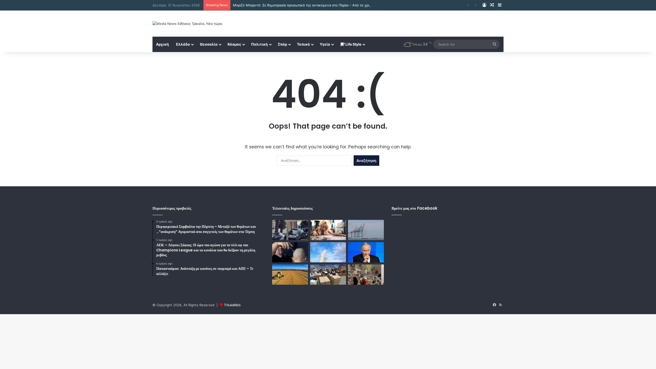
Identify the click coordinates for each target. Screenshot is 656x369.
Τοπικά (303, 44)
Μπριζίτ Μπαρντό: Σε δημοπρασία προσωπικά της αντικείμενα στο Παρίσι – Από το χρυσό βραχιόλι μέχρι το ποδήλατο (326, 5)
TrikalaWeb (232, 305)
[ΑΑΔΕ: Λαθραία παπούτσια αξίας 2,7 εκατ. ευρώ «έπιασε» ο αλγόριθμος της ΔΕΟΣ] (328, 274)
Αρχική (162, 44)
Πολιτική (259, 44)
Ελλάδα (183, 44)
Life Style (353, 44)
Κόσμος (234, 44)
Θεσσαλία (209, 44)
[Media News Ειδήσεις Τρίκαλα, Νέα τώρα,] (187, 23)
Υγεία (325, 44)
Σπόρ (282, 44)
